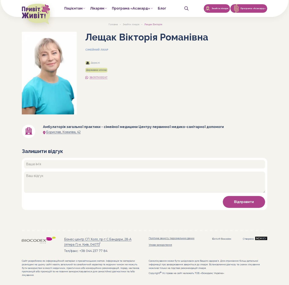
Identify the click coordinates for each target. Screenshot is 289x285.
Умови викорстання (160, 244)
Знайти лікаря (131, 24)
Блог (162, 8)
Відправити (244, 202)
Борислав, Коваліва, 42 (63, 132)
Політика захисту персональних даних (171, 238)
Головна (113, 24)
